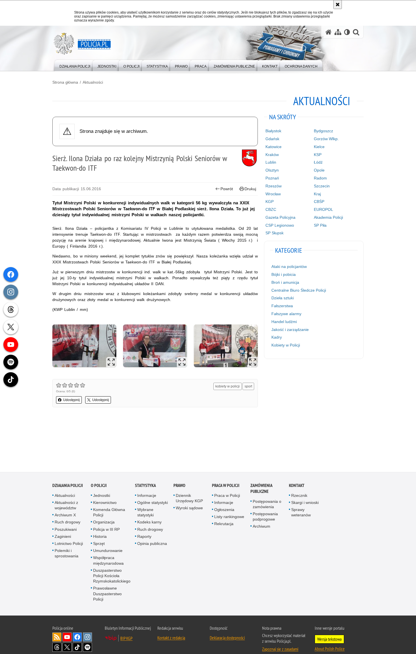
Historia (100, 537)
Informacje (146, 495)
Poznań (272, 178)
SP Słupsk (274, 233)
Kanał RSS (56, 637)
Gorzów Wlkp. (326, 139)
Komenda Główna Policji (109, 513)
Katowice (273, 146)
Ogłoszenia (224, 510)
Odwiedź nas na (67, 637)
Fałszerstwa (282, 306)
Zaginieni (63, 537)
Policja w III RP (106, 529)
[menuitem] (74, 65)
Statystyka (145, 486)
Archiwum (261, 527)
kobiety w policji (227, 386)
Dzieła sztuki (282, 298)
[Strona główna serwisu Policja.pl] (328, 32)
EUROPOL (323, 209)
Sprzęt (99, 544)
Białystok (273, 131)
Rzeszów (273, 186)
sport (248, 386)
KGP (269, 201)
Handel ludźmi (284, 321)
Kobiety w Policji (285, 345)
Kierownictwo (105, 503)
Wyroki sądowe (189, 508)
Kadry (276, 337)
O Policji (99, 486)
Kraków (272, 154)
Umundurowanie (108, 551)
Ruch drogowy (67, 522)
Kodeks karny (149, 522)
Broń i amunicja (285, 282)
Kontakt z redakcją (171, 638)
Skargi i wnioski (305, 503)
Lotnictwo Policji (69, 544)
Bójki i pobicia (283, 274)
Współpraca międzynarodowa (108, 561)
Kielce (319, 146)
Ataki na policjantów (289, 266)
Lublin (270, 162)
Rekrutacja (223, 524)
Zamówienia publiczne (261, 489)
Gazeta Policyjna (280, 217)
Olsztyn (272, 170)
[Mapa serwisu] (337, 32)
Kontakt (297, 486)
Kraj (317, 194)
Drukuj (250, 189)
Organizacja (104, 522)
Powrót (226, 189)
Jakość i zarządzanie (290, 329)
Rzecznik (299, 495)
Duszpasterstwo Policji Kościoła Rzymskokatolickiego (111, 576)
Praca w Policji (225, 486)
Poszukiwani (66, 529)
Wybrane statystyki (145, 513)
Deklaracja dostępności (227, 638)
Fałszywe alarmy (286, 313)
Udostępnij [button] (71, 400)
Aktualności (93, 82)
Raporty (144, 537)
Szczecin (322, 186)
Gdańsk (272, 139)
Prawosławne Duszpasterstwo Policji (107, 594)
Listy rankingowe (229, 517)
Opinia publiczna (152, 544)
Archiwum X (65, 515)
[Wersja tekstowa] (347, 32)
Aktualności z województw (66, 506)
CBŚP (319, 201)
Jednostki (101, 495)
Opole (319, 170)
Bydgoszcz (323, 131)
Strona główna (65, 82)
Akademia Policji (328, 217)
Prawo (179, 486)
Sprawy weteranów (301, 513)
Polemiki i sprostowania (66, 554)
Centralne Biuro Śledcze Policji (298, 290)
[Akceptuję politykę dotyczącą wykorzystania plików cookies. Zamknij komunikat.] (337, 4)
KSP (317, 154)
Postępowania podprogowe (265, 517)
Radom (320, 178)
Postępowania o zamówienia (267, 504)
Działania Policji (67, 486)
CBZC (270, 209)
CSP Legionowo (279, 225)
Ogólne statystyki (152, 503)
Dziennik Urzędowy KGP (189, 498)
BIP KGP (126, 639)
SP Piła (320, 225)
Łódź (318, 162)
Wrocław (273, 194)
